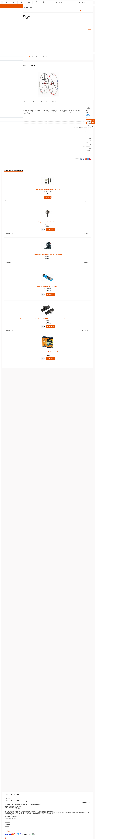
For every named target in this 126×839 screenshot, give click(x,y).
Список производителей (10, 818)
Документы (7, 824)
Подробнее (48, 197)
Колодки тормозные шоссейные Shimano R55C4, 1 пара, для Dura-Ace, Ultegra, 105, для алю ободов (47, 318)
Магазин (26, 7)
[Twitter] (88, 159)
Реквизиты (7, 822)
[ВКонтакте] (81, 159)
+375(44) (10, 828)
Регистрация (88, 10)
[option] (48, 90)
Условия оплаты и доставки (11, 816)
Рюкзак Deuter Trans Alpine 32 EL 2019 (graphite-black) (47, 254)
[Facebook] (83, 159)
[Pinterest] (90, 159)
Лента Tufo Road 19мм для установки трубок (47, 351)
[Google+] (86, 159)
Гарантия (7, 820)
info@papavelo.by (11, 831)
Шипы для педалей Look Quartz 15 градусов (48, 189)
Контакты (7, 826)
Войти (83, 10)
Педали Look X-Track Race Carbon (47, 222)
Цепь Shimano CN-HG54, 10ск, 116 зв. (47, 286)
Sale (31, 7)
